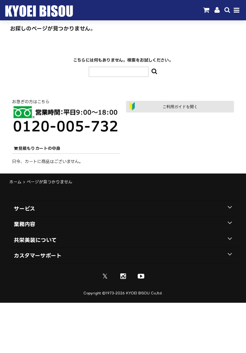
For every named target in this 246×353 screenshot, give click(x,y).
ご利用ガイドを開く (180, 106)
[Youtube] (141, 276)
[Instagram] (123, 276)
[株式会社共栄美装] (38, 15)
